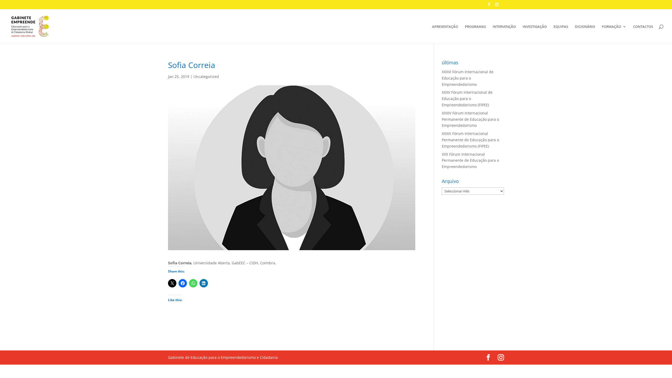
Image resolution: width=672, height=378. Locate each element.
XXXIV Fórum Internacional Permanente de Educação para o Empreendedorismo (470, 119)
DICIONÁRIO (585, 27)
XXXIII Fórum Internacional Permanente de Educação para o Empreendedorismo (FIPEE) (470, 140)
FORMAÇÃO (611, 27)
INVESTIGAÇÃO (535, 27)
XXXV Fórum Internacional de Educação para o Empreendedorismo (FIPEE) (467, 98)
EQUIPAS (561, 27)
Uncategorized (206, 76)
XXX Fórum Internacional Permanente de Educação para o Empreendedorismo (470, 160)
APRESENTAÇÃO (445, 27)
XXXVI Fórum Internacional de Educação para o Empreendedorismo (468, 78)
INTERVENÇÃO (504, 27)
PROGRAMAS (475, 27)
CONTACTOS (643, 27)
